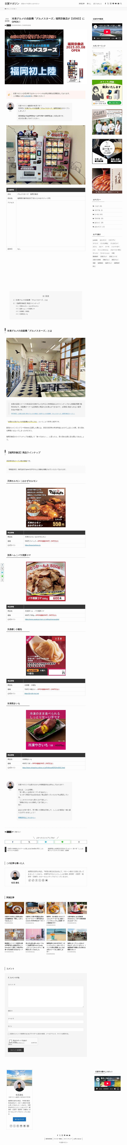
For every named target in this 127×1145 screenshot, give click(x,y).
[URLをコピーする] (79, 842)
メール (11, 1018)
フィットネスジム (103, 250)
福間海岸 (116, 263)
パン (94, 250)
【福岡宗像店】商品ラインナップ (28, 303)
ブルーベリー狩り (116, 250)
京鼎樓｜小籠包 (24, 311)
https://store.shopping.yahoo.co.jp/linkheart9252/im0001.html (43, 768)
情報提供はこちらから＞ (27, 817)
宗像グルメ (18, 832)
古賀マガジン (12, 3)
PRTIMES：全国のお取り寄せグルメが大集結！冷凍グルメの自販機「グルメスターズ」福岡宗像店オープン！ (43, 413)
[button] (13, 842)
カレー (101, 246)
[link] (29, 880)
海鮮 (94, 263)
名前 (10, 1011)
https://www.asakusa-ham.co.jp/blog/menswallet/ (42, 619)
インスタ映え (104, 243)
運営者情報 (49, 1139)
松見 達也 (15, 883)
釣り (94, 266)
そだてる (98, 210)
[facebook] (105, 4)
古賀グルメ (103, 256)
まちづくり (100, 227)
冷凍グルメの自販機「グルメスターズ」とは (32, 300)
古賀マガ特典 (97, 259)
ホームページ (19, 1119)
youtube (95, 240)
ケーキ (107, 246)
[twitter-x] (108, 4)
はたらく (99, 222)
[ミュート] (116, 38)
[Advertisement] (45, 271)
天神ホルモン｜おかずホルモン (29, 306)
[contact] (118, 4)
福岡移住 (100, 263)
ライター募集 (58, 1139)
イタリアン (112, 240)
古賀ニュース (113, 256)
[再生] (95, 38)
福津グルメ (108, 263)
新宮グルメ (115, 259)
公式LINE (27, 96)
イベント (95, 243)
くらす (98, 206)
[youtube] (116, 4)
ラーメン (95, 253)
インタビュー (114, 243)
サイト (10, 1026)
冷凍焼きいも (23, 314)
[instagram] (111, 4)
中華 (113, 253)
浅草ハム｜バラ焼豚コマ (27, 309)
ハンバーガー (115, 246)
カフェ (95, 246)
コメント (11, 984)
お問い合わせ (77, 1139)
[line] (113, 4)
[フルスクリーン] (120, 38)
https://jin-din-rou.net (32, 693)
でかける (99, 218)
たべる (8, 25)
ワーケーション (104, 253)
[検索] (121, 4)
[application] (107, 31)
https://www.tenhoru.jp (32, 545)
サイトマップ (68, 1139)
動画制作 (95, 256)
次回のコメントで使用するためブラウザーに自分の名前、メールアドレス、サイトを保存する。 (40, 1034)
